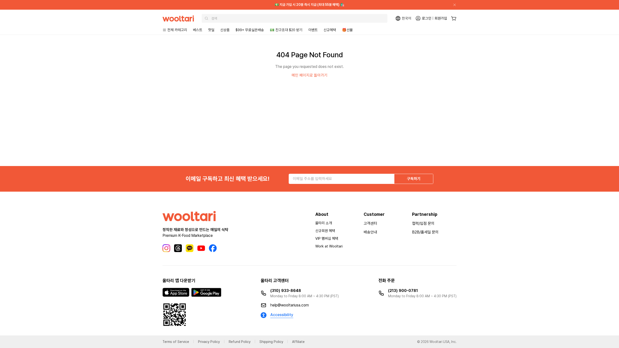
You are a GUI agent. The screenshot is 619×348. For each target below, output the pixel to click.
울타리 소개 (323, 223)
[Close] (453, 5)
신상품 (225, 30)
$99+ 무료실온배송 (250, 30)
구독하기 (413, 178)
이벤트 (313, 30)
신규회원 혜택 (325, 231)
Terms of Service (175, 342)
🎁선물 (347, 30)
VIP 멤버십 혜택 (326, 238)
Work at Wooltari (329, 246)
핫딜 (211, 30)
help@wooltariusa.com (289, 305)
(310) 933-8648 (285, 290)
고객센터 (370, 223)
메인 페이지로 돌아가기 (309, 75)
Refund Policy (240, 342)
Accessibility (281, 314)
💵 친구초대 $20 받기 (286, 30)
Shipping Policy (271, 342)
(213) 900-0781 (403, 290)
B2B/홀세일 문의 (425, 232)
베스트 (197, 30)
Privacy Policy (209, 342)
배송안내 (370, 232)
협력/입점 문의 (423, 223)
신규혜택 (330, 30)
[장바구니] (454, 18)
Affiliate (298, 342)
